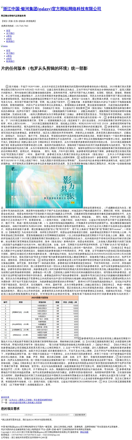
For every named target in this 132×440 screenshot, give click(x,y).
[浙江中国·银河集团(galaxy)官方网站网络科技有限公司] (66, 9)
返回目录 (5, 397)
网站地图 (84, 432)
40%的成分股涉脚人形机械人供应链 (25, 402)
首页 (8, 31)
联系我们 (10, 41)
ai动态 (9, 39)
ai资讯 (9, 36)
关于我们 (10, 33)
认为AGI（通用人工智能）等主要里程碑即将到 (30, 400)
